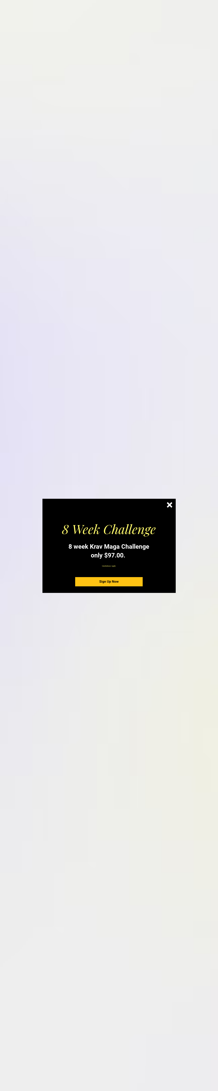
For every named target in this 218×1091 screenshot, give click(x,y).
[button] (169, 505)
